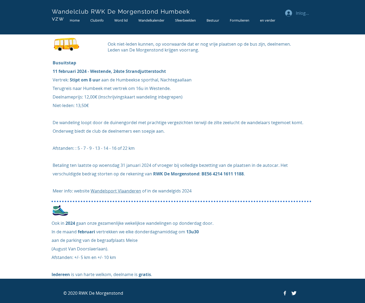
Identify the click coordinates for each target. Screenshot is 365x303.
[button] (97, 20)
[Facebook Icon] (285, 293)
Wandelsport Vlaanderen (116, 191)
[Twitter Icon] (294, 293)
